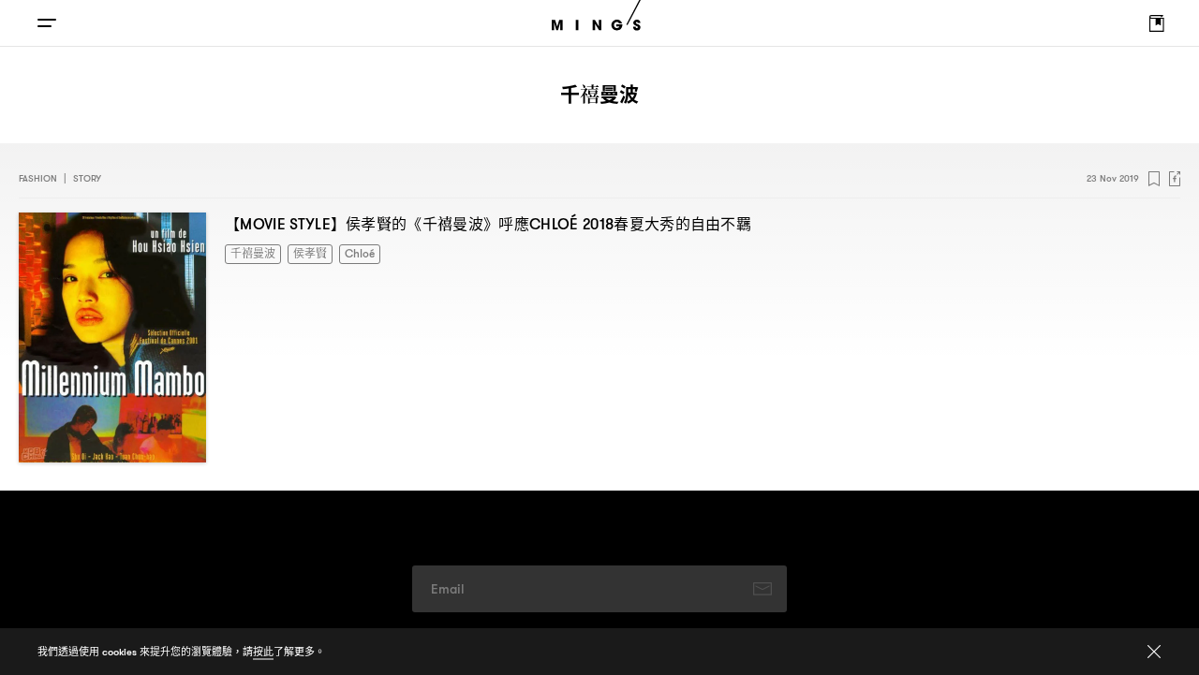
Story (87, 178)
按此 (263, 651)
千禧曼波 (249, 252)
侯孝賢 (300, 252)
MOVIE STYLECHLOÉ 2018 (488, 224)
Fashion (38, 178)
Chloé (345, 252)
